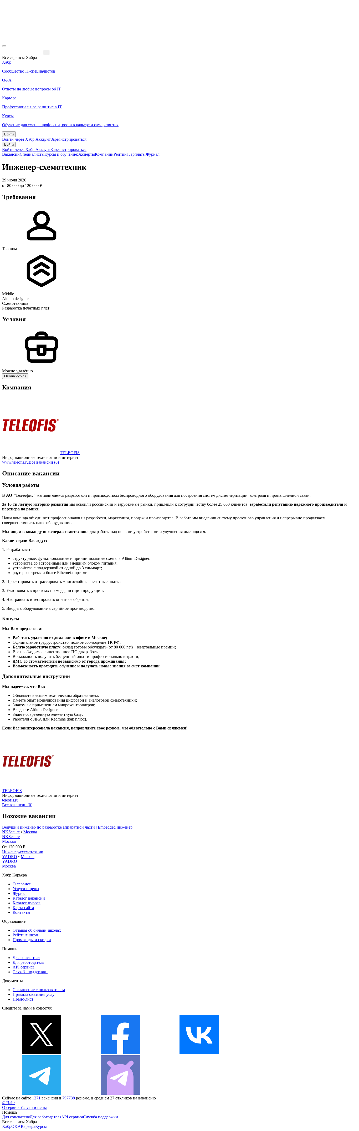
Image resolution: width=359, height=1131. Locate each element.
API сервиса (23, 967)
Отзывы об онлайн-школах (37, 930)
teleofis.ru (10, 800)
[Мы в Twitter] (41, 1053)
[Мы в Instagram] (278, 1053)
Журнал (153, 154)
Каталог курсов (26, 903)
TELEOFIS (70, 452)
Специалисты (32, 154)
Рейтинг (121, 154)
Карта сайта (23, 907)
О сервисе (22, 884)
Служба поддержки (30, 972)
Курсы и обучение (60, 154)
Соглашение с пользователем (39, 989)
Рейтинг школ (25, 935)
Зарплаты (137, 154)
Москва (30, 832)
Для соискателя (26, 957)
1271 (36, 1098)
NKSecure (11, 832)
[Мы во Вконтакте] (199, 1053)
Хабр (6, 1126)
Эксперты (86, 154)
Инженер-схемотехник (22, 852)
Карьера (28, 1126)
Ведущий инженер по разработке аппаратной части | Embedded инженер (67, 827)
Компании (104, 154)
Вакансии (11, 154)
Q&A (16, 1126)
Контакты (21, 912)
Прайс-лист (23, 999)
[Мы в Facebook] (120, 1053)
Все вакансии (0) (44, 462)
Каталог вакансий (29, 898)
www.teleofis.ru (15, 462)
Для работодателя (28, 962)
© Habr (8, 1102)
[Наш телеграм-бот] (120, 1093)
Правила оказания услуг (34, 994)
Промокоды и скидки (32, 939)
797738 (68, 1098)
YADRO (9, 856)
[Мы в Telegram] (41, 1093)
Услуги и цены (26, 888)
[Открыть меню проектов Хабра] (4, 46)
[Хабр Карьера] (22, 52)
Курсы (41, 1126)
